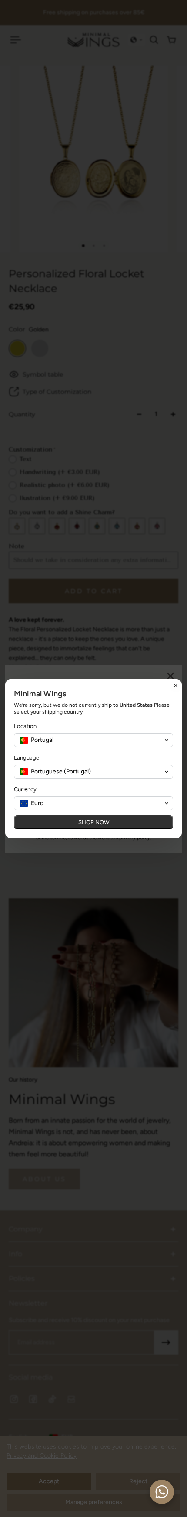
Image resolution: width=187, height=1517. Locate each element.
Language (26, 757)
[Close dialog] (175, 685)
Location (25, 726)
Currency (25, 789)
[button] (93, 740)
